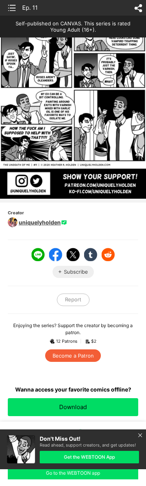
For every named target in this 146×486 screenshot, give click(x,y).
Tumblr (90, 254)
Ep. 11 (30, 7)
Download (73, 407)
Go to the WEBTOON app (73, 473)
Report (73, 299)
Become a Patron (73, 355)
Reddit (108, 254)
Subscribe (76, 272)
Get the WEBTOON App (89, 457)
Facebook (55, 254)
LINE (38, 254)
